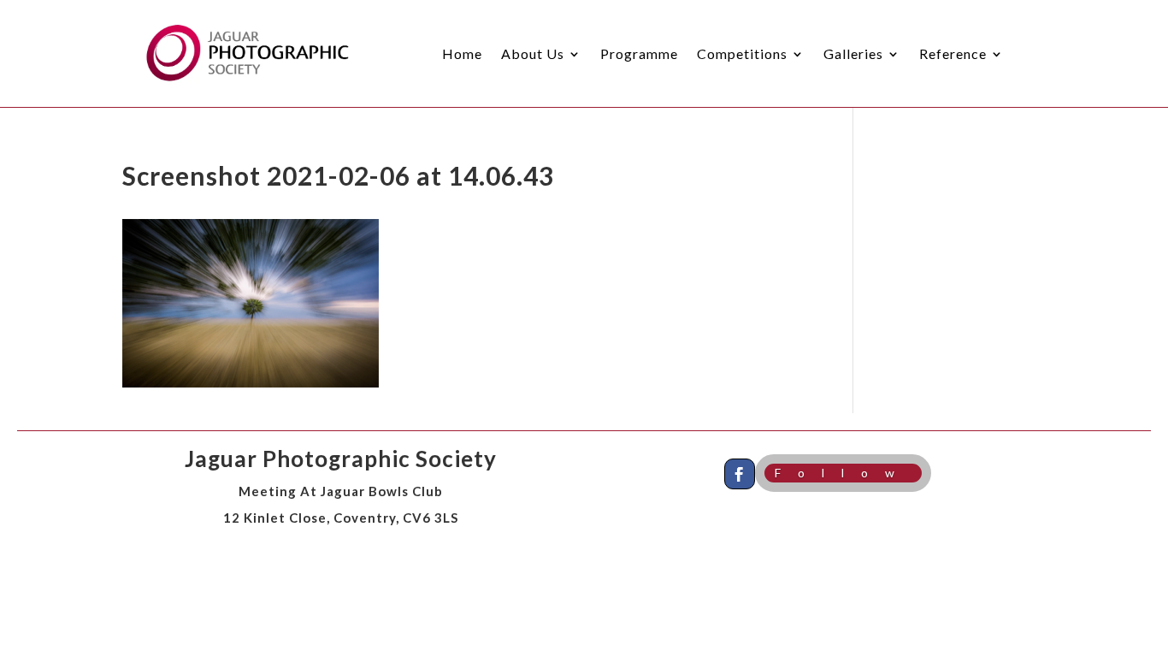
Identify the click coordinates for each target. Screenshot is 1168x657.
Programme (639, 53)
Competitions (742, 53)
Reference (953, 53)
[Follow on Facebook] (739, 474)
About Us (532, 53)
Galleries (853, 53)
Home (462, 53)
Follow (843, 472)
